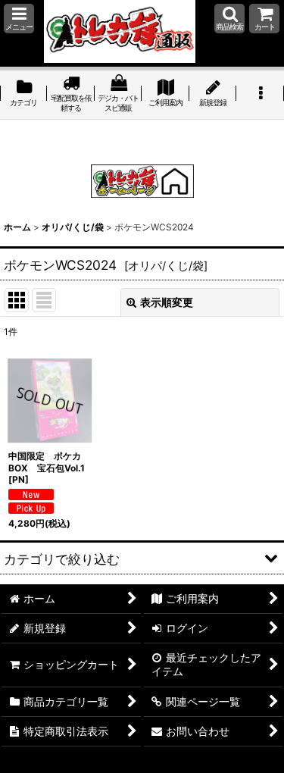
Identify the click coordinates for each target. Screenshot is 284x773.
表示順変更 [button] (166, 302)
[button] (19, 18)
